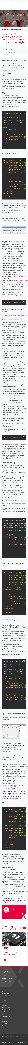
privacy (24, 1036)
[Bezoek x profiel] (18, 1042)
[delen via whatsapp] (14, 52)
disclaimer (18, 1036)
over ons (4, 991)
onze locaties (5, 998)
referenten (4, 1023)
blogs (3, 1025)
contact (4, 995)
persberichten (5, 1030)
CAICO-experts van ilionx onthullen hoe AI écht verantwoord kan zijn (12, 954)
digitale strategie (6, 1007)
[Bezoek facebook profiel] (23, 1042)
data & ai (4, 1011)
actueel (4, 1021)
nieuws (3, 1027)
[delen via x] (7, 52)
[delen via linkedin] (9, 52)
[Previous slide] (21, 928)
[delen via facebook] (11, 52)
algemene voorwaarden (8, 1036)
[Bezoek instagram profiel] (25, 1042)
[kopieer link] (16, 52)
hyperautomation (6, 1014)
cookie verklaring (6, 1039)
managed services (6, 1016)
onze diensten (5, 993)
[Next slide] (24, 928)
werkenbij (4, 1000)
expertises (5, 1005)
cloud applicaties (6, 1009)
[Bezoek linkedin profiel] (21, 1042)
